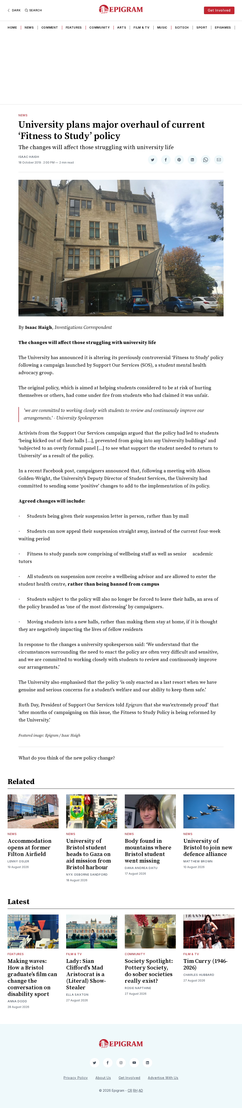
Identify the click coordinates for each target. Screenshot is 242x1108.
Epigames (223, 27)
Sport (201, 27)
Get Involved (219, 10)
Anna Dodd (17, 1001)
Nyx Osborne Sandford (87, 874)
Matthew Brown (198, 861)
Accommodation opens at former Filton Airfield (30, 848)
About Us (103, 1078)
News (29, 27)
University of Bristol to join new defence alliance (208, 848)
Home (12, 27)
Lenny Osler (18, 861)
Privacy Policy (76, 1078)
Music (162, 27)
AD (140, 1090)
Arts (121, 27)
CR (130, 1090)
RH (135, 1090)
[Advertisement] (121, 69)
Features (74, 27)
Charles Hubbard (198, 975)
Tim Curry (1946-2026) (205, 964)
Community (99, 27)
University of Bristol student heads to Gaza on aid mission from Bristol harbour (88, 854)
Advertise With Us (163, 1078)
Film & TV (141, 27)
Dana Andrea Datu (141, 868)
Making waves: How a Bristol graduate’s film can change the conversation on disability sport (32, 978)
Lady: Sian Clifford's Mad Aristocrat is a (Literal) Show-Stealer (86, 974)
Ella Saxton (77, 994)
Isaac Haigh (28, 157)
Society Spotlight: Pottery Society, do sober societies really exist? (149, 971)
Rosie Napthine (138, 988)
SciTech (182, 27)
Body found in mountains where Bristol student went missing (148, 851)
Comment (49, 27)
